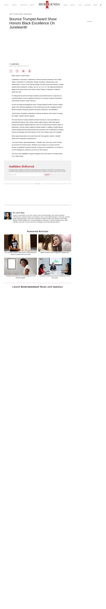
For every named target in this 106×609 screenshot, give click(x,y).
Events (32, 5)
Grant (95, 5)
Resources (23, 5)
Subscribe (87, 5)
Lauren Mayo (15, 64)
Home (10, 14)
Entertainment (28, 14)
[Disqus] (37, 460)
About (66, 5)
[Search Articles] (101, 5)
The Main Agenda (18, 14)
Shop (80, 5)
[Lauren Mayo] (8, 218)
